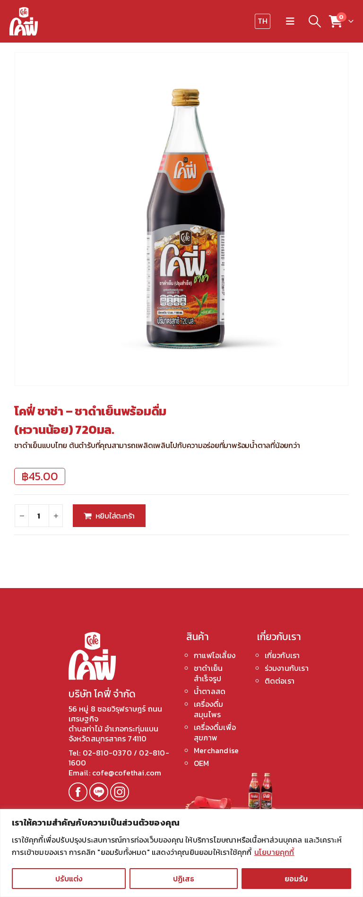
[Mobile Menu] (290, 21)
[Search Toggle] (314, 21)
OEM (201, 763)
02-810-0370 (108, 752)
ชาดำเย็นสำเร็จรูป (208, 673)
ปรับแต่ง (69, 878)
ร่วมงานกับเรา (287, 668)
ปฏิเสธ (183, 878)
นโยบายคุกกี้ (274, 852)
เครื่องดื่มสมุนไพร (208, 709)
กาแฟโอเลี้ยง (214, 655)
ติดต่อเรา (279, 680)
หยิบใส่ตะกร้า (115, 515)
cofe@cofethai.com (126, 772)
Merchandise (216, 750)
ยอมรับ (296, 878)
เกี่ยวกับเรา (282, 655)
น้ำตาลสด (209, 691)
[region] (181, 853)
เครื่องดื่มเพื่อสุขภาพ (215, 732)
